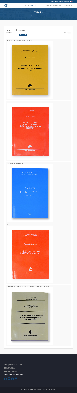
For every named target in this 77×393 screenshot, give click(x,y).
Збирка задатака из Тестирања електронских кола (19, 40)
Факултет (32, 5)
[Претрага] (21, 35)
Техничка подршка (65, 1)
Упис (60, 5)
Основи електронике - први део (15, 163)
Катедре (46, 5)
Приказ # (65, 32)
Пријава (53, 1)
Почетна (27, 5)
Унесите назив (9, 32)
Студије (39, 5)
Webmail (58, 1)
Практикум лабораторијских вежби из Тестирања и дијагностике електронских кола (28, 286)
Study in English (67, 5)
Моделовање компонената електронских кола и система (21, 102)
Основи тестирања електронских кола (16, 225)
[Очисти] (25, 35)
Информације (53, 5)
